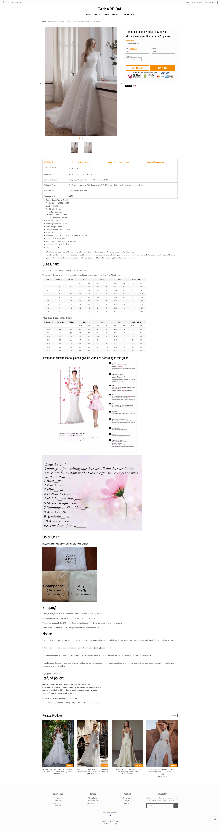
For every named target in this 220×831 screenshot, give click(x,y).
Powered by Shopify (110, 824)
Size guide (133, 49)
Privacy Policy (93, 798)
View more (172, 715)
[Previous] (41, 83)
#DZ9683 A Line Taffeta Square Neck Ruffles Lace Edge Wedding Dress (58, 770)
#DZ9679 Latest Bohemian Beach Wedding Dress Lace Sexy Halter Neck (162, 771)
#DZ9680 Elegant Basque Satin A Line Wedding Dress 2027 (127, 770)
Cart (212, 2)
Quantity (129, 56)
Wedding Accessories (155, 162)
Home (44, 21)
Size (131, 49)
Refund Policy (93, 801)
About (58, 798)
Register (127, 803)
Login (127, 801)
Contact (58, 801)
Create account (197, 2)
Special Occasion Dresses (118, 162)
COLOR (154, 49)
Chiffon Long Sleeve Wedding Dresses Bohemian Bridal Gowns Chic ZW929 (92, 770)
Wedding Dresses (51, 162)
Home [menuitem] (88, 14)
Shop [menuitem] (96, 14)
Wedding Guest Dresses (82, 162)
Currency (15, 2)
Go (175, 806)
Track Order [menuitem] (128, 14)
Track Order (58, 806)
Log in (187, 2)
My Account (127, 798)
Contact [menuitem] (115, 14)
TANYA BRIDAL (110, 9)
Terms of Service (93, 803)
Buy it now (163, 68)
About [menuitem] (106, 14)
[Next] (121, 83)
